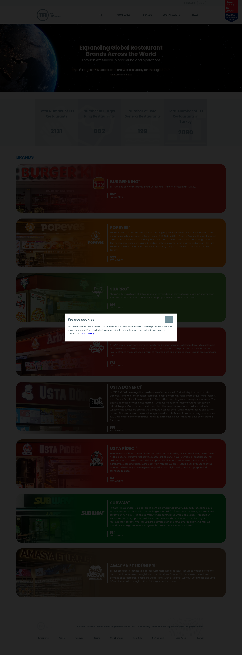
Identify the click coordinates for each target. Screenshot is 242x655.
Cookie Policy (87, 333)
